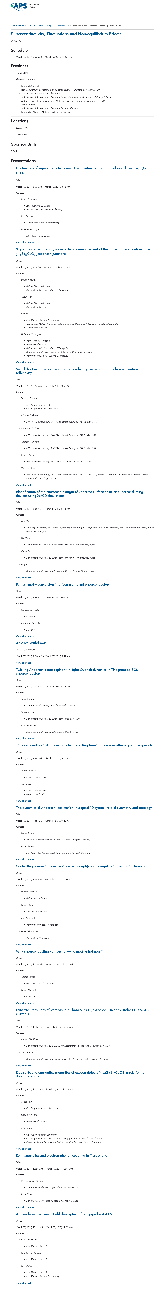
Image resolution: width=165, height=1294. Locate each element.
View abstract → (25, 242)
